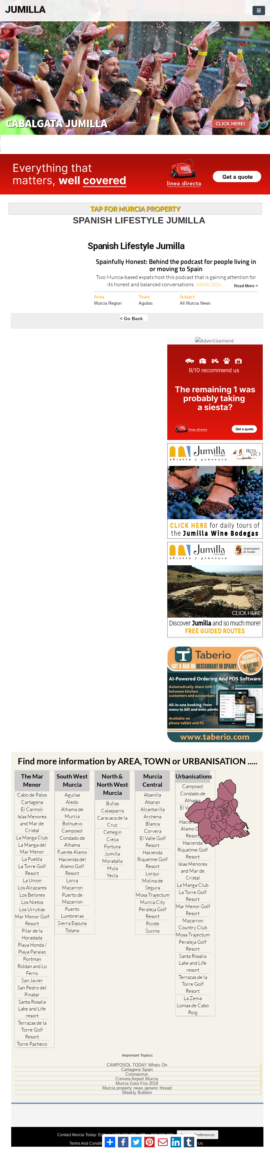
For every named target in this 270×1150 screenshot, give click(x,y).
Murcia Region (108, 303)
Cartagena (32, 802)
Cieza (112, 839)
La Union (32, 880)
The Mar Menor (32, 780)
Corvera (152, 831)
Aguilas (146, 303)
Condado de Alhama (72, 841)
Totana (72, 930)
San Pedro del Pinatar (31, 991)
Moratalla (112, 861)
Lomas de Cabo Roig (193, 1008)
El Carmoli (32, 809)
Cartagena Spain (137, 1070)
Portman (32, 959)
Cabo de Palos (32, 795)
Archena (152, 816)
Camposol (72, 831)
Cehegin (112, 832)
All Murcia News (195, 303)
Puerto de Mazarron (72, 898)
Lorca (72, 880)
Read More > (246, 285)
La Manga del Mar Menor (32, 848)
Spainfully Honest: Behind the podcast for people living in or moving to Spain (176, 265)
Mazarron (72, 887)
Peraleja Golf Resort (152, 912)
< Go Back (131, 318)
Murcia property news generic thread (137, 1088)
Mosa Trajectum (153, 895)
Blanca (153, 824)
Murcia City (152, 902)
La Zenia (193, 998)
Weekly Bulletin (137, 1093)
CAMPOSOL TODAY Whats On (137, 1065)
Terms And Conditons (88, 1143)
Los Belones (32, 895)
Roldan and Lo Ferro (32, 969)
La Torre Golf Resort (32, 869)
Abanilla (152, 795)
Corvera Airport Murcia (137, 1079)
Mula (112, 868)
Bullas (112, 803)
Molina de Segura (152, 884)
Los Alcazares (32, 887)
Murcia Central (152, 780)
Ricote (152, 923)
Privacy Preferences (197, 1134)
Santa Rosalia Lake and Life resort (32, 1009)
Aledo (72, 802)
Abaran (152, 802)
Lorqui (152, 873)
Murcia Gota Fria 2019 (137, 1084)
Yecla (112, 875)
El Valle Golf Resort (153, 841)
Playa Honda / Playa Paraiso (32, 948)
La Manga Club (32, 837)
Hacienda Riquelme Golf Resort (152, 859)
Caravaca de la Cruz (112, 821)
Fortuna (112, 846)
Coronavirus (136, 1074)
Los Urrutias (32, 909)
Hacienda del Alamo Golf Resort (72, 866)
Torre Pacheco (32, 1044)
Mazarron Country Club (192, 924)
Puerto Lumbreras (72, 912)
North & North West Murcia (112, 784)
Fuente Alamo (72, 852)
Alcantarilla (153, 809)
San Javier (32, 980)
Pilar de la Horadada (32, 934)
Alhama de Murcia (72, 812)
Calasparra (112, 810)
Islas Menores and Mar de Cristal (31, 823)
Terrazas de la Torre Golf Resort (32, 1030)
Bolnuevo (72, 823)
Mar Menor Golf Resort (32, 920)
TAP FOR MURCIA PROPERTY (135, 209)
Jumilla (112, 854)
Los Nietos (32, 902)
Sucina (152, 931)
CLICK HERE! (230, 123)
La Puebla (32, 859)
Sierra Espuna (72, 923)
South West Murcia (72, 780)
